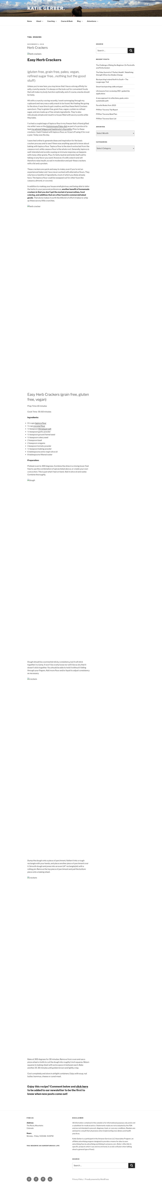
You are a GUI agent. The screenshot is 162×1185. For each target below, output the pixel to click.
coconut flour (39, 426)
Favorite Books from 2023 (106, 105)
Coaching (51, 21)
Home (29, 21)
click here (82, 1086)
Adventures (91, 21)
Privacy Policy (77, 1179)
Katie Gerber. (46, 8)
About (38, 21)
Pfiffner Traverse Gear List (106, 119)
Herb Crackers (37, 47)
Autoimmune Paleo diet (56, 126)
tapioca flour (40, 423)
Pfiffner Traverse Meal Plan (106, 114)
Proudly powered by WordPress (97, 1179)
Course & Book (67, 21)
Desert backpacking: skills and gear (109, 87)
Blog (79, 21)
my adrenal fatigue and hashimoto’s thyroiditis (51, 129)
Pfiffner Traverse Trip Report (107, 110)
